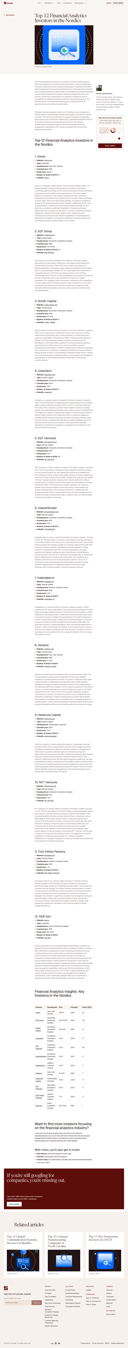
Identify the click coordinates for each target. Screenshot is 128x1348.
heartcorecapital (50, 736)
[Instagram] (55, 1343)
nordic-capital (49, 322)
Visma (38, 1012)
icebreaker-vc (49, 599)
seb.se (46, 920)
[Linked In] (52, 1343)
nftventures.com (50, 786)
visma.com (48, 160)
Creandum (39, 1038)
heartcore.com (49, 719)
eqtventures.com (50, 442)
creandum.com (49, 375)
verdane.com (49, 649)
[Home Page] (8, 3)
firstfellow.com (49, 855)
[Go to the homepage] (6, 1288)
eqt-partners (49, 252)
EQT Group (40, 1020)
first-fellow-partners (51, 873)
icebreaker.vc (49, 582)
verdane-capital (50, 666)
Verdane (39, 1073)
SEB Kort (39, 1106)
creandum (48, 392)
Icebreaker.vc (40, 1065)
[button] (40, 3)
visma (46, 178)
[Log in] (108, 3)
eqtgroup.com (49, 235)
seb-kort (47, 938)
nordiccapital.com (51, 305)
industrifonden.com (51, 512)
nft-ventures (49, 801)
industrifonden (49, 529)
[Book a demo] (118, 3)
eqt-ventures (49, 459)
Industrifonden (41, 1056)
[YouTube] (59, 1343)
